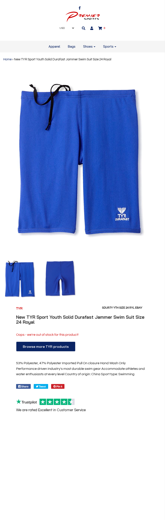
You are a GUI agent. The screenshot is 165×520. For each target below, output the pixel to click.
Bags (71, 46)
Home (7, 59)
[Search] (83, 28)
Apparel (54, 46)
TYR (19, 308)
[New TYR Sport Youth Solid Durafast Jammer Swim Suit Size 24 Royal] (20, 279)
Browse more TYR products (46, 346)
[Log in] (91, 28)
